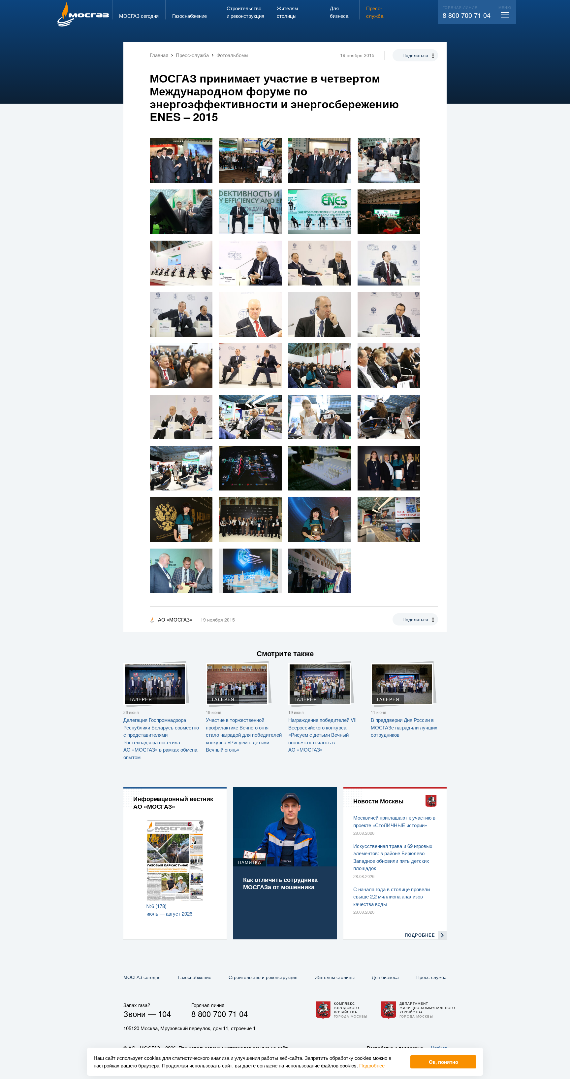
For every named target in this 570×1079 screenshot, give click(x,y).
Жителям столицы (335, 977)
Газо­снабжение (194, 977)
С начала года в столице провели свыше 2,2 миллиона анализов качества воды (391, 896)
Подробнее (372, 1065)
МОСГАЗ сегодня (142, 977)
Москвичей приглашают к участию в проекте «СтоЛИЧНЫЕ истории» (394, 821)
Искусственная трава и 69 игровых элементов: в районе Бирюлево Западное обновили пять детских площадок (392, 857)
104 (164, 1013)
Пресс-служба (431, 977)
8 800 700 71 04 (467, 15)
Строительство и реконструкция (263, 977)
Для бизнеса (385, 977)
